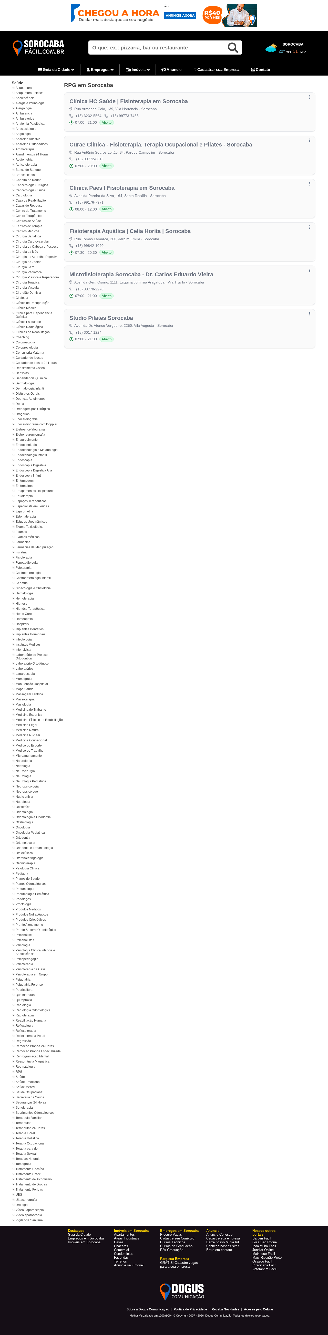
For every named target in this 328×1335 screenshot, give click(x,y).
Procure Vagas (171, 1234)
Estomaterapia (26, 516)
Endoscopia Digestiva (31, 465)
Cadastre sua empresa (223, 1238)
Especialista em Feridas (32, 506)
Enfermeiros (24, 486)
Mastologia (23, 704)
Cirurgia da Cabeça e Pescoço (37, 246)
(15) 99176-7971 (90, 202)
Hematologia (25, 593)
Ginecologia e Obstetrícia (33, 588)
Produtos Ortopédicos (31, 919)
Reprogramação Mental (32, 1056)
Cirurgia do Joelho (29, 262)
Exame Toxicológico (30, 527)
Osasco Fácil (262, 1261)
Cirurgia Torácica (27, 282)
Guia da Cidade (56, 69)
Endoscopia (24, 460)
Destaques (76, 1231)
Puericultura (24, 990)
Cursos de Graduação (176, 1246)
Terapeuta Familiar (29, 1118)
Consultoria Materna (30, 352)
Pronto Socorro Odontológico (36, 930)
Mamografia (24, 679)
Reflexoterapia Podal (30, 1036)
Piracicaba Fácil (264, 1265)
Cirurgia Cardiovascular (32, 241)
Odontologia (24, 812)
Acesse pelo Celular (258, 1309)
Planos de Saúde (28, 878)
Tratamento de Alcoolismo (34, 1179)
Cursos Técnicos (172, 1242)
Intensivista (23, 649)
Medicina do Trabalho (31, 709)
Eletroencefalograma (30, 429)
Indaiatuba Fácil (264, 1246)
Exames (21, 532)
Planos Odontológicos (31, 884)
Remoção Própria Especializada (38, 1051)
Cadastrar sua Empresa (217, 69)
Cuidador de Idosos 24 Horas (36, 363)
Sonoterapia (24, 1107)
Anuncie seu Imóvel (129, 1265)
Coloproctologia (27, 347)
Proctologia (24, 904)
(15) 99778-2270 (90, 289)
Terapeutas (23, 1123)
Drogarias (22, 414)
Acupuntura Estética (30, 93)
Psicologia (23, 945)
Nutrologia (23, 802)
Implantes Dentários (30, 629)
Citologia (22, 298)
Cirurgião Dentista (28, 293)
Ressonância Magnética (32, 1061)
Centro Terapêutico (29, 216)
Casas (119, 1242)
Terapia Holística (27, 1138)
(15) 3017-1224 (88, 332)
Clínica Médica (26, 308)
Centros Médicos (27, 231)
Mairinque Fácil (263, 1254)
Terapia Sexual (26, 1153)
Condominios (123, 1254)
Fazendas (121, 1257)
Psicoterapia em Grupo (32, 974)
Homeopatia (24, 619)
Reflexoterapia (26, 1031)
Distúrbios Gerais (28, 393)
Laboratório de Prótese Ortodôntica (32, 656)
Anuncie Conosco (219, 1234)
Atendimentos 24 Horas (32, 154)
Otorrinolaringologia (30, 858)
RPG (19, 1072)
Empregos (100, 69)
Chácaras (121, 1246)
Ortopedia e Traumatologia (34, 848)
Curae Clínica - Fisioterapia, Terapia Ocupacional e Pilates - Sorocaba (160, 144)
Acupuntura (24, 88)
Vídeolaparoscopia (29, 1215)
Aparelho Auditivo (28, 139)
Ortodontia (23, 837)
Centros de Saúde (28, 221)
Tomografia (23, 1164)
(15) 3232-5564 (88, 116)
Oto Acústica (24, 853)
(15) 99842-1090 (90, 246)
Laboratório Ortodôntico (32, 663)
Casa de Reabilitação (31, 200)
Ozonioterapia (25, 863)
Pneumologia (25, 889)
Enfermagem (25, 480)
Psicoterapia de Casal (31, 969)
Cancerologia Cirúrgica (32, 185)
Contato (262, 69)
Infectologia (24, 639)
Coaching (22, 337)
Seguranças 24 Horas (31, 1102)
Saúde (17, 83)
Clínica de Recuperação (32, 303)
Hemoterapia (25, 598)
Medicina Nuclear (28, 735)
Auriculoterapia (26, 164)
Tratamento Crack (28, 1174)
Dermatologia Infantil (30, 388)
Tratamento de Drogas (31, 1184)
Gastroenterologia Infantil (33, 578)
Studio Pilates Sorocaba (101, 318)
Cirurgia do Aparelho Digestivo (37, 257)
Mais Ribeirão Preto (267, 1257)
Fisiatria (21, 552)
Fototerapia (24, 568)
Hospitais (22, 624)
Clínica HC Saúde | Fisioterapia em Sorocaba (128, 101)
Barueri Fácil (261, 1238)
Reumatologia (25, 1066)
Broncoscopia (25, 175)
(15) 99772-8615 (90, 159)
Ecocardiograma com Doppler (36, 424)
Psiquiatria (23, 979)
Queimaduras (25, 995)
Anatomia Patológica (30, 123)
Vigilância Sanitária (29, 1220)
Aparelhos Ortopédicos (32, 144)
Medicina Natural (27, 730)
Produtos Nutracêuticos (32, 914)
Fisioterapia (24, 557)
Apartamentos (124, 1234)
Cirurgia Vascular (28, 287)
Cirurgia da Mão (27, 252)
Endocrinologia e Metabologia (37, 450)
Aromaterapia (25, 149)
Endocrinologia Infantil (31, 455)
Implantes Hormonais (30, 634)
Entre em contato (219, 1250)
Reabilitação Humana (31, 1020)
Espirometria (24, 511)
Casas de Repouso (29, 205)
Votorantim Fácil (264, 1269)
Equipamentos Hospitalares (35, 491)
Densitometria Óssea (30, 368)
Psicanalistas (25, 940)
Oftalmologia (24, 822)
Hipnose (21, 603)
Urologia (22, 1205)
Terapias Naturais (28, 1159)
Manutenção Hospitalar (32, 684)
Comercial (121, 1250)
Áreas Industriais (126, 1238)
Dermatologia (25, 383)
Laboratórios (24, 668)
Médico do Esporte (29, 745)
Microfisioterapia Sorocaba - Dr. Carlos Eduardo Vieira (141, 274)
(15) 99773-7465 (125, 116)
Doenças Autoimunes (30, 399)
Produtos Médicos (28, 909)
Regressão (23, 1041)
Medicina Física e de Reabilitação (39, 720)
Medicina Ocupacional (31, 740)
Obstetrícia (23, 807)
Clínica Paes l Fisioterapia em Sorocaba (122, 188)
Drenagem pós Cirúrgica (33, 409)
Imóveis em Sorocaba (84, 1242)
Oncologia (23, 827)
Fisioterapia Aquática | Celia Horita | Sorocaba (130, 231)
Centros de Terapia (29, 226)
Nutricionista (24, 796)
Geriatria (22, 583)
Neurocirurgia (25, 771)
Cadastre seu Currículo (177, 1238)
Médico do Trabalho (30, 750)
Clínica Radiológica (29, 327)
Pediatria (22, 873)
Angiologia (23, 134)
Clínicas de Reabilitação (33, 332)
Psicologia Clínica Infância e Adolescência (35, 952)
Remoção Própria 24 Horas (35, 1046)
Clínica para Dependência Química (34, 315)
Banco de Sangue (28, 170)
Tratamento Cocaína (30, 1169)
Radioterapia (25, 1015)
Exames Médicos (27, 537)
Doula (20, 404)
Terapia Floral (25, 1133)
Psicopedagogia (27, 959)
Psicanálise (24, 935)
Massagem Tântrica (29, 694)
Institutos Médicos (28, 644)
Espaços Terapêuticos (31, 501)
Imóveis (139, 69)
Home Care (24, 614)
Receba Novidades (225, 1309)
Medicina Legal (26, 725)
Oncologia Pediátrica (30, 832)
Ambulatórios (25, 118)
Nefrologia (23, 766)
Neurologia (23, 776)
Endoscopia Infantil (29, 475)
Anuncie (173, 69)
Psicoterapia (24, 964)
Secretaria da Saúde (30, 1097)
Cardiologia (24, 195)
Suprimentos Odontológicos (35, 1113)
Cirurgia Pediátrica (29, 272)
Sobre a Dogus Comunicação (148, 1309)
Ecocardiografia (27, 419)
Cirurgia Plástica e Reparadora (37, 277)
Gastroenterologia (28, 573)
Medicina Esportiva (29, 715)
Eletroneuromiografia (30, 434)
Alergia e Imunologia (30, 103)
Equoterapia (24, 496)
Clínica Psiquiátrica (29, 322)
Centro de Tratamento (31, 211)
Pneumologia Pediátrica (32, 894)
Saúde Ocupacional (29, 1092)
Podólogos (23, 899)
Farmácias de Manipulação (35, 547)
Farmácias (23, 542)
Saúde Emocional (28, 1082)
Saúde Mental (25, 1087)
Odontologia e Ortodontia (33, 817)
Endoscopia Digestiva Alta (34, 470)
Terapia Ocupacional (30, 1143)
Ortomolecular (25, 843)
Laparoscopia (25, 674)
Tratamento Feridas (29, 1189)
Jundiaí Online (263, 1250)
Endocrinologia (26, 445)
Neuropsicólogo (27, 791)
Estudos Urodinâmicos (31, 521)
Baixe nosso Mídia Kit (222, 1242)
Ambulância (24, 113)
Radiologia (23, 1005)
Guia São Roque (264, 1242)
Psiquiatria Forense (29, 984)
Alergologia (24, 108)
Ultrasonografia (26, 1200)
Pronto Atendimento (29, 925)
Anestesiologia (26, 129)
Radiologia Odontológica (33, 1010)
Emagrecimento (27, 440)
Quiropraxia (24, 1000)
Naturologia (24, 761)
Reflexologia (24, 1025)
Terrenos (120, 1261)
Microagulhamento (29, 756)
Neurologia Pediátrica (31, 781)
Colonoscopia (25, 342)
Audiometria (24, 159)
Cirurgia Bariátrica (28, 236)
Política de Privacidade (190, 1309)
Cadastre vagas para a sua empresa (179, 1264)
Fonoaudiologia (27, 562)
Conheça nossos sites (222, 1246)
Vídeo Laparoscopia (30, 1210)
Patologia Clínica (27, 868)
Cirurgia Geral (25, 267)
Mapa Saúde (25, 689)
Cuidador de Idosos (29, 358)
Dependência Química (31, 378)
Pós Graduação (171, 1250)
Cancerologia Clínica (30, 190)
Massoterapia (25, 699)
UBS (19, 1194)
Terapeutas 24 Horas (30, 1128)
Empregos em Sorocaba (86, 1238)
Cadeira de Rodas (28, 180)
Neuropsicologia (27, 786)
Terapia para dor (27, 1148)
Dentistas (22, 373)
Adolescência (25, 98)
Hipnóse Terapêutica (30, 609)
